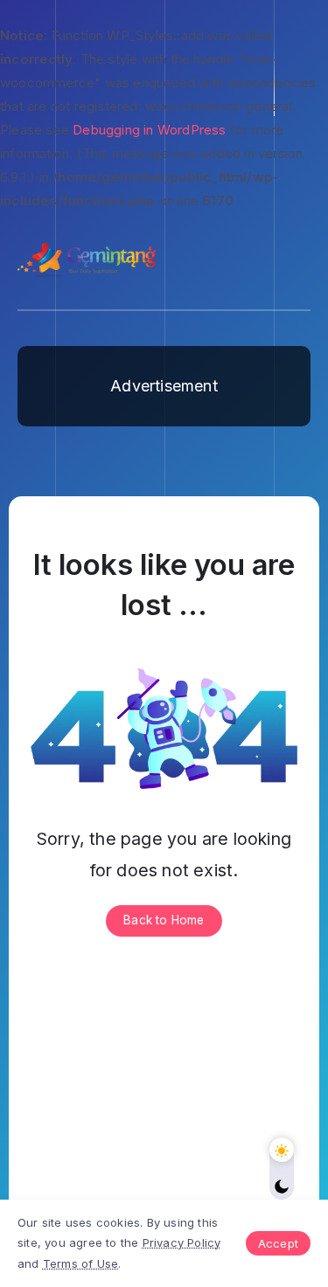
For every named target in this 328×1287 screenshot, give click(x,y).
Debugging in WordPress (149, 129)
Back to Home (163, 920)
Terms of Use (80, 1263)
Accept (278, 1243)
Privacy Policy (182, 1242)
